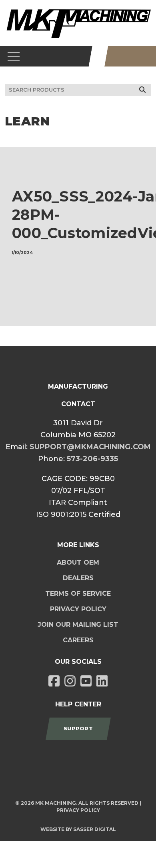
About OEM (78, 562)
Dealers (78, 578)
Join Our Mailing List (78, 624)
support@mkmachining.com (90, 446)
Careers (78, 640)
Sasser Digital (94, 829)
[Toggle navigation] (14, 56)
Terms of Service (78, 593)
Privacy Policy (78, 609)
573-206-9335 (92, 458)
